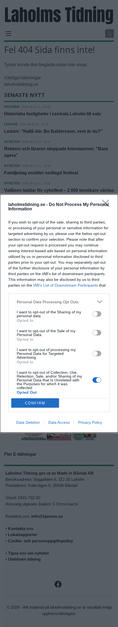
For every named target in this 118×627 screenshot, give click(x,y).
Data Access (59, 422)
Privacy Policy (90, 422)
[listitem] (59, 302)
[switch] (96, 314)
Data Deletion (28, 422)
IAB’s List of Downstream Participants (65, 285)
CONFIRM (35, 403)
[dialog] (59, 313)
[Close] (107, 205)
